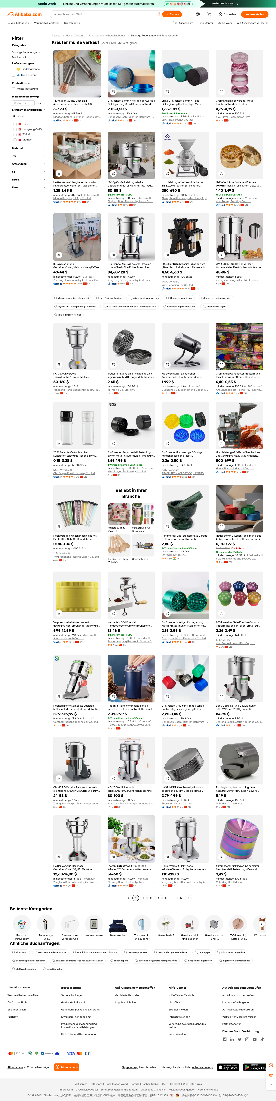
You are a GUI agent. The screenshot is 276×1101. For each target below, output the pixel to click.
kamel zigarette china (69, 314)
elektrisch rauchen (26, 969)
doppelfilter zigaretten (200, 960)
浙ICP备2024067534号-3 (234, 1095)
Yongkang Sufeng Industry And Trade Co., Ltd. (131, 280)
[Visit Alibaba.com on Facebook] (224, 1039)
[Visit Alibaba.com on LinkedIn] (232, 1039)
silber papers (121, 960)
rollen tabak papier (216, 306)
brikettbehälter (55, 969)
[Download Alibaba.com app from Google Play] (255, 1067)
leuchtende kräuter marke (52, 952)
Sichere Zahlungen (72, 995)
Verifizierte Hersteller (127, 995)
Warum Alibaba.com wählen (23, 995)
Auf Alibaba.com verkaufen (238, 995)
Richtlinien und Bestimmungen (79, 1034)
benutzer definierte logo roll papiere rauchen (79, 960)
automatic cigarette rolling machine (158, 960)
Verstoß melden (178, 1034)
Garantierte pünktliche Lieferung (80, 1009)
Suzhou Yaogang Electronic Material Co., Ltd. (131, 641)
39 (180, 898)
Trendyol (175, 1083)
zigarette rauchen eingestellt (73, 298)
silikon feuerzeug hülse (233, 952)
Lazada (135, 1083)
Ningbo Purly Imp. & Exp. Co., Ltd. (72, 198)
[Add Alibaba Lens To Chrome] (66, 1067)
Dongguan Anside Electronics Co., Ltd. (184, 638)
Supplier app (130, 1067)
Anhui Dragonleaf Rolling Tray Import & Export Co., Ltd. (239, 389)
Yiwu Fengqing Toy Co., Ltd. (177, 284)
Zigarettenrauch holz (181, 298)
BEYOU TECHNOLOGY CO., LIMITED (183, 473)
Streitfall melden (178, 1009)
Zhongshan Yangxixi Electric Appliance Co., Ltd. (239, 280)
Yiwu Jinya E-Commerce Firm (233, 116)
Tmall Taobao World (116, 1083)
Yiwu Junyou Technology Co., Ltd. (127, 471)
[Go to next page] (188, 898)
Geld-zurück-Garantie (73, 1002)
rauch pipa (204, 952)
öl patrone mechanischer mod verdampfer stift (131, 306)
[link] (271, 1065)
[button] (158, 14)
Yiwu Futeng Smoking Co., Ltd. (233, 201)
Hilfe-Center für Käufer (182, 995)
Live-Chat (174, 1002)
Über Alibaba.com (19, 987)
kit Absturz (21, 952)
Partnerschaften (231, 1023)
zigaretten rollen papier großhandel (77, 306)
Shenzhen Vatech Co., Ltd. (68, 638)
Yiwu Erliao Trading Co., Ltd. (177, 119)
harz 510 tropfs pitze (111, 298)
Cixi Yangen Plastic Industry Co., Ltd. (74, 473)
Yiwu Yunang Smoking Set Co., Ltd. (236, 558)
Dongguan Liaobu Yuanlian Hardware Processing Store (131, 116)
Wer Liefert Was (192, 1083)
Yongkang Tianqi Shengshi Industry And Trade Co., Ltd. (77, 389)
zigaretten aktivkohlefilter (236, 960)
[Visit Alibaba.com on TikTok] (262, 1039)
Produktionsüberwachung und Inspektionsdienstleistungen (79, 1025)
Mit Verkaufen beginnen (236, 1002)
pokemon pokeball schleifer (30, 960)
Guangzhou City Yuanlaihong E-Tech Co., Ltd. (185, 389)
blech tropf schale (137, 952)
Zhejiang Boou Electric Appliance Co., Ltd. (131, 201)
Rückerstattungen (179, 1016)
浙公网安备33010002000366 (199, 1095)
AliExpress (81, 1083)
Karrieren (13, 1016)
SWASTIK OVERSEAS (174, 554)
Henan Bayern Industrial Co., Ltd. (235, 468)
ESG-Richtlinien (17, 1009)
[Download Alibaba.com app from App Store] (228, 1067)
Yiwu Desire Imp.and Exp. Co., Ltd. (235, 643)
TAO (164, 1083)
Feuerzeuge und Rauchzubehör (106, 35)
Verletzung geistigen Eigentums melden (187, 1025)
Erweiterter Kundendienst (76, 1016)
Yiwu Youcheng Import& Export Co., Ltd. (76, 556)
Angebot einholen (125, 1002)
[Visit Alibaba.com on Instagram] (247, 1039)
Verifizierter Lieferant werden (239, 1016)
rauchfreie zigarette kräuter (173, 952)
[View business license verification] (172, 1095)
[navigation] (28, 467)
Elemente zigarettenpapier (181, 306)
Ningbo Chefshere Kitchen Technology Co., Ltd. (77, 116)
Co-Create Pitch (17, 1002)
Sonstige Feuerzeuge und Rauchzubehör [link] (155, 35)
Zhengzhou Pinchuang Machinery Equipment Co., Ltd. (185, 198)
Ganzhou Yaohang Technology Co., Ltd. (75, 721)
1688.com (96, 1083)
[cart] (210, 14)
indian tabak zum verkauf (146, 298)
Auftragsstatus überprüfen (238, 1009)
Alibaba (56, 35)
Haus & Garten (74, 35)
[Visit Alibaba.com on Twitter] (239, 1039)
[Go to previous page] (128, 898)
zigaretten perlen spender (217, 298)
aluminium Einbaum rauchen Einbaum (97, 952)
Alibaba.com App (202, 1067)
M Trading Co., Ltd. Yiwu (121, 389)
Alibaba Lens (15, 1067)
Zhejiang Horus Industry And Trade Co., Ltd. (77, 280)
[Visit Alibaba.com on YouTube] (254, 1039)
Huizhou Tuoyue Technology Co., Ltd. (129, 724)
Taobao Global (150, 1083)
